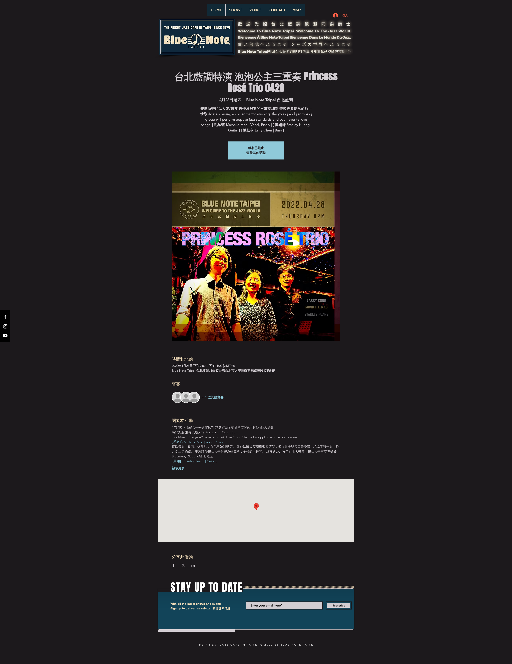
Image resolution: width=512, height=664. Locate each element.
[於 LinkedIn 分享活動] (193, 565)
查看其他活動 (256, 153)
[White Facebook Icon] (5, 317)
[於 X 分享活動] (183, 565)
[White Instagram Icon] (5, 326)
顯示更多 (178, 468)
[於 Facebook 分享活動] (174, 565)
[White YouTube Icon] (5, 335)
